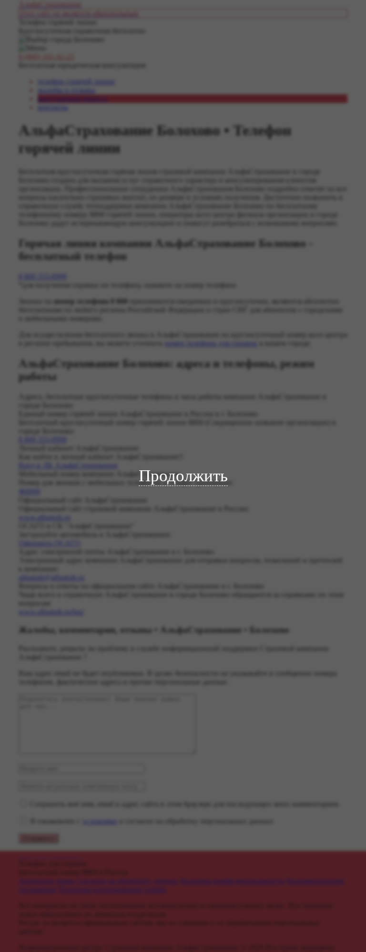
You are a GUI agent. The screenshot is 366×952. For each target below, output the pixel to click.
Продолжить (183, 475)
